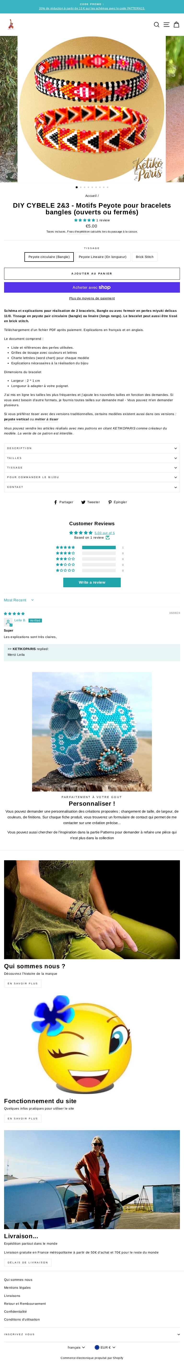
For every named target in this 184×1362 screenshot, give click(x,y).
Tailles (14, 458)
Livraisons (12, 1296)
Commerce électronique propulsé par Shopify (92, 1358)
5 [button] (93, 188)
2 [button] (81, 188)
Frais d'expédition (78, 231)
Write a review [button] (92, 582)
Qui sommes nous (18, 1280)
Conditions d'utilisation (22, 1319)
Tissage (92, 248)
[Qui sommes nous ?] (92, 909)
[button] (85, 220)
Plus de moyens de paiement (92, 298)
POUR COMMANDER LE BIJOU (33, 477)
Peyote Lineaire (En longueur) (103, 257)
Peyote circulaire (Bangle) (49, 257)
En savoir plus (23, 983)
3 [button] (85, 188)
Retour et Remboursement (25, 1303)
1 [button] (77, 187)
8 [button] (104, 188)
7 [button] (100, 188)
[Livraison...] (92, 1179)
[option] (92, 6)
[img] (14, 613)
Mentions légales (17, 1287)
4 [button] (89, 188)
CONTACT (15, 487)
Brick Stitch (145, 257)
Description (19, 448)
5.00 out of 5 (105, 533)
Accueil (91, 196)
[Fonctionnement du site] (92, 1044)
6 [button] (96, 188)
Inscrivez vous (19, 1334)
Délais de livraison (28, 1262)
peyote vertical (16, 419)
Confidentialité (15, 1311)
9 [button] (108, 188)
